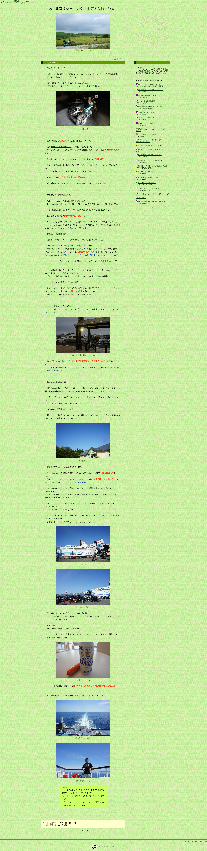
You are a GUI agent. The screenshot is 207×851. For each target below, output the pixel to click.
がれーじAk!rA (5, 1)
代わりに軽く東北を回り (61, 147)
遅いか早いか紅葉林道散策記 (147, 183)
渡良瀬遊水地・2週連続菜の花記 (148, 177)
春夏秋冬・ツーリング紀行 (21, 1)
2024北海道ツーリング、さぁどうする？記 (151, 160)
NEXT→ (85, 830)
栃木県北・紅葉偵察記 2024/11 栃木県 (150, 145)
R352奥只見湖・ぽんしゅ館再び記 (148, 188)
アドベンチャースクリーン (105, 288)
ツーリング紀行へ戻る (106, 846)
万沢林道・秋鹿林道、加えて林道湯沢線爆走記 (152, 166)
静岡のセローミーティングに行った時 (61, 288)
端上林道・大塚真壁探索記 (146, 171)
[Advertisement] (152, 225)
